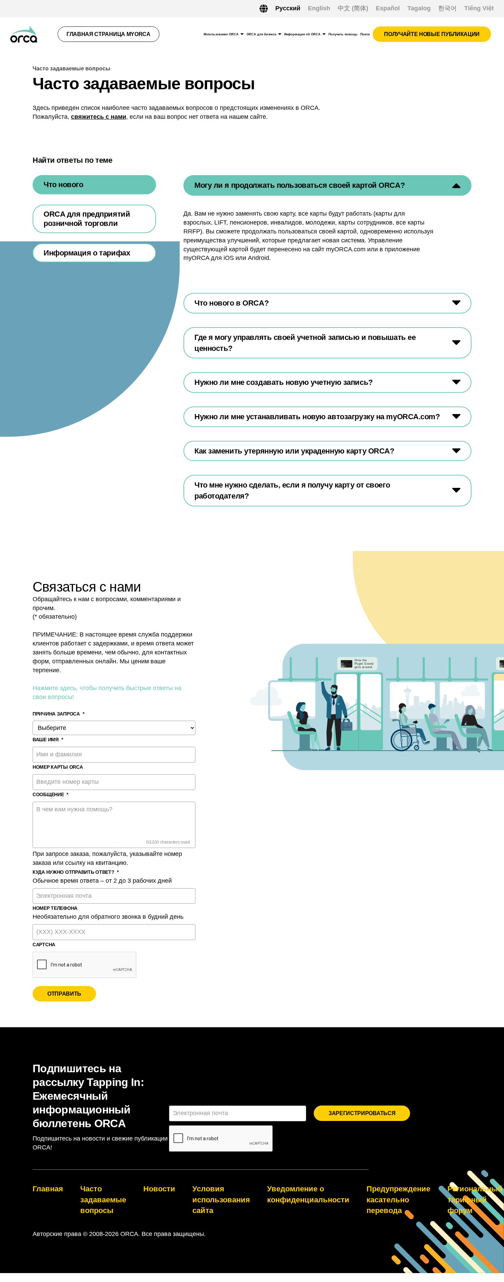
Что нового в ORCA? (231, 303)
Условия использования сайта (221, 1199)
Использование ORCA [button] (221, 34)
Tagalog (419, 8)
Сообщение (50, 794)
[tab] (94, 184)
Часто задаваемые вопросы (103, 1199)
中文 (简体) (353, 8)
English (319, 8)
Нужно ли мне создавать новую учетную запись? (283, 382)
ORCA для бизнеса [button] (261, 34)
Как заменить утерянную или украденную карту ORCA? (294, 451)
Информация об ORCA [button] (302, 34)
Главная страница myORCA (109, 34)
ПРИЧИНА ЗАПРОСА (58, 714)
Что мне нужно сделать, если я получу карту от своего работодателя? (292, 490)
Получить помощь (343, 34)
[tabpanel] (327, 340)
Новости (159, 1188)
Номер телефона (55, 908)
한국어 (447, 8)
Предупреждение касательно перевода (398, 1199)
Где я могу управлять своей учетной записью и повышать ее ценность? (305, 343)
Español (388, 8)
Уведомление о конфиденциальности (308, 1194)
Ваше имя (48, 739)
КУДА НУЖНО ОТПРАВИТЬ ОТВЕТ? (76, 872)
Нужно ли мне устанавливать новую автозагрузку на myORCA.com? (317, 416)
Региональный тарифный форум (475, 1199)
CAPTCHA (44, 944)
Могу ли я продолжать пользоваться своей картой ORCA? (299, 185)
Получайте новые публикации (432, 34)
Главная (48, 1188)
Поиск (365, 34)
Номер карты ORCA (58, 767)
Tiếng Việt (479, 8)
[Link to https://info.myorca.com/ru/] (23, 34)
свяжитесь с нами (98, 116)
